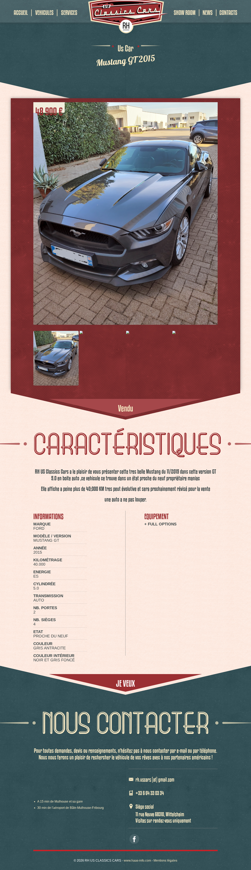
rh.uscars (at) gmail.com (155, 779)
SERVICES (69, 10)
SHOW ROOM (185, 10)
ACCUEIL (21, 10)
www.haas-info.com (137, 860)
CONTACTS (228, 10)
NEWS (208, 10)
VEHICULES (44, 10)
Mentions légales (165, 860)
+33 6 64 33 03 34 (150, 792)
